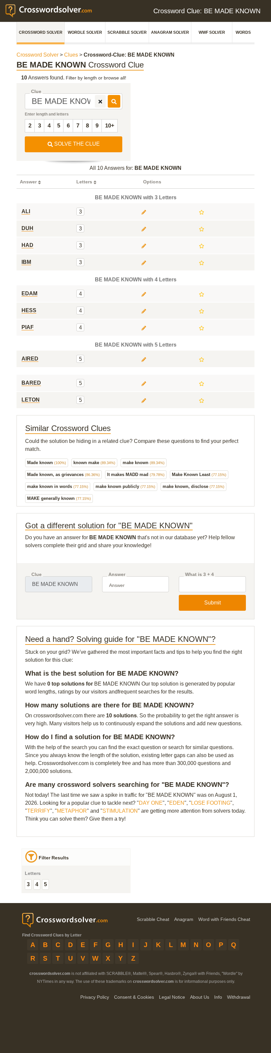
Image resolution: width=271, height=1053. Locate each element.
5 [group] (45, 884)
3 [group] (28, 884)
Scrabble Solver (127, 32)
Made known (46, 462)
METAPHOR (72, 811)
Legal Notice (172, 997)
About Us (199, 997)
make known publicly (125, 486)
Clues (71, 55)
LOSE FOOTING (210, 803)
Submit (212, 602)
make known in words (57, 486)
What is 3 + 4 (199, 574)
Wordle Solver (85, 32)
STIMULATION (120, 811)
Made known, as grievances (63, 474)
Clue (36, 91)
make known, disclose (193, 486)
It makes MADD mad (136, 474)
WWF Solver (212, 32)
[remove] (100, 101)
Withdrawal (238, 997)
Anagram (183, 919)
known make (94, 462)
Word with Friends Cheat (224, 919)
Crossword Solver (40, 32)
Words (243, 32)
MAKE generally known (59, 498)
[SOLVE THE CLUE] (114, 101)
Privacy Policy (94, 997)
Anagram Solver (170, 32)
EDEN (176, 803)
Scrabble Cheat (153, 919)
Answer (116, 574)
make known (144, 462)
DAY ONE (151, 803)
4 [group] (36, 884)
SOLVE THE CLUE (76, 144)
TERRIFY (38, 811)
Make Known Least (199, 474)
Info (218, 997)
